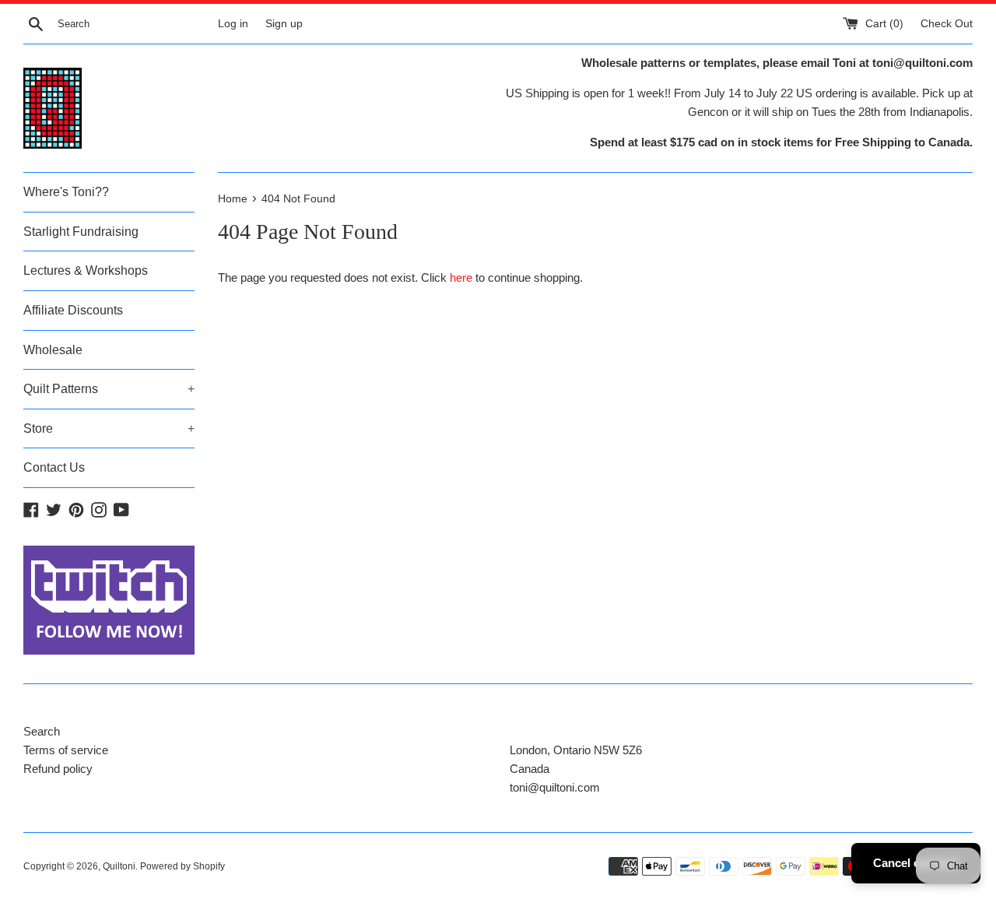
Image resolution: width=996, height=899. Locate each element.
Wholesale (52, 349)
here (461, 277)
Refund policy (58, 768)
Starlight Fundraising (81, 231)
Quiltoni (119, 866)
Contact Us (54, 467)
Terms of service (65, 750)
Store (109, 428)
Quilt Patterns (109, 388)
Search (41, 731)
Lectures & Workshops (85, 270)
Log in (233, 24)
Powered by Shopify (182, 866)
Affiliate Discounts (73, 310)
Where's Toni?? (66, 191)
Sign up (284, 24)
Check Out (947, 24)
